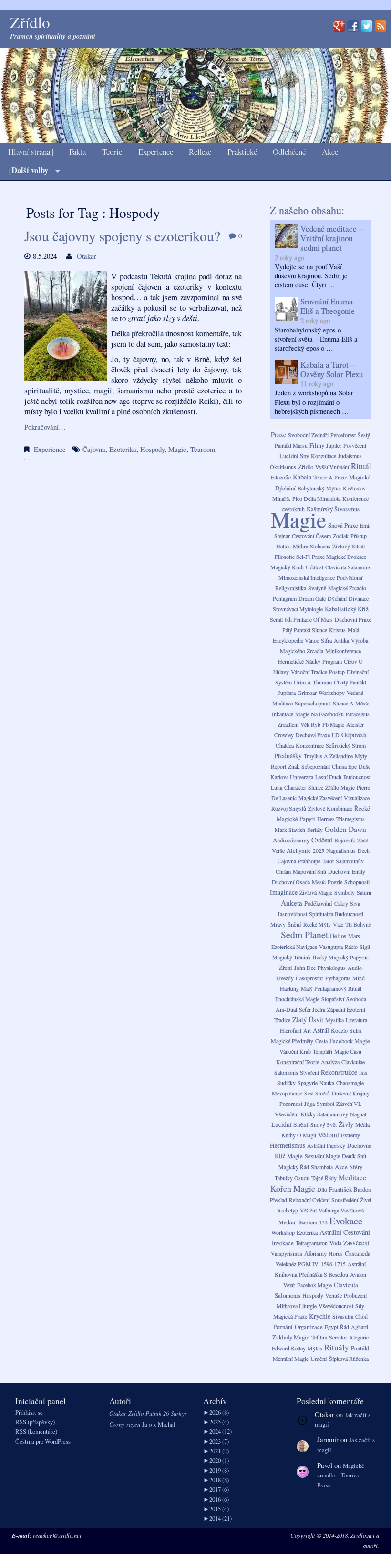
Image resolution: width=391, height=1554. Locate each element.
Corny (116, 1424)
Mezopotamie (287, 1093)
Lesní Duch (328, 777)
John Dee (305, 967)
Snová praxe (343, 525)
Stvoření (309, 1072)
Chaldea (285, 745)
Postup (337, 671)
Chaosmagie (350, 1082)
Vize (338, 924)
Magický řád (293, 1167)
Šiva (355, 903)
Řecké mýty (317, 924)
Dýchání (337, 598)
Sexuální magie (322, 1156)
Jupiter (333, 445)
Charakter (295, 787)
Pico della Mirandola (316, 498)
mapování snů (309, 871)
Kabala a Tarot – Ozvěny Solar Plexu (331, 369)
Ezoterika (122, 449)
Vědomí (328, 1135)
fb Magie (333, 724)
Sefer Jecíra (312, 1009)
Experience (155, 152)
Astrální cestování (344, 1232)
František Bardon (350, 1189)
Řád (344, 1326)
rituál (361, 465)
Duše (364, 766)
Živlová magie (315, 892)
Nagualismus (341, 850)
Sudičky (286, 1082)
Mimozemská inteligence (306, 577)
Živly (346, 1124)
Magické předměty (292, 1041)
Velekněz (286, 1264)
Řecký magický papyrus (341, 957)
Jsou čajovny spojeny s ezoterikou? (122, 235)
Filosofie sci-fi (292, 556)
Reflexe (200, 152)
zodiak (341, 535)
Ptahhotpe (309, 861)
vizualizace (357, 797)
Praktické (242, 152)
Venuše (333, 1295)
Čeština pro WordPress (43, 1441)
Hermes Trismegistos (341, 818)
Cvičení (321, 839)
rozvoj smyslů (288, 808)
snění (294, 924)
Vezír (289, 1285)
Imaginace (284, 892)
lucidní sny (294, 455)
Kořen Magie (292, 1188)
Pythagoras (337, 978)
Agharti (359, 1326)
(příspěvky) (35, 1421)
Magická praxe (290, 1316)
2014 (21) (217, 1518)
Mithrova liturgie (297, 1306)
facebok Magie (314, 1285)
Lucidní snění (290, 1124)
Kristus (337, 630)
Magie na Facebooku (319, 714)
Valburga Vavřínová (341, 1210)
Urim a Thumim (313, 682)
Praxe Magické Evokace (339, 556)
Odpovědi (354, 734)
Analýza (330, 1061)
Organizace (309, 1326)
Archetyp (287, 1210)
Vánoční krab (295, 1051)
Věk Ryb (310, 724)
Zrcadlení (288, 724)
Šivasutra (342, 1316)
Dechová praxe (313, 735)
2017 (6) (216, 1489)
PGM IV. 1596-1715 (322, 1264)
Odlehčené (289, 152)
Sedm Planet (304, 934)
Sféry (356, 1167)
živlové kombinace (330, 808)
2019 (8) (216, 1470)
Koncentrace (310, 745)
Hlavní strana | (30, 152)
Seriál (276, 619)
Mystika (334, 1020)
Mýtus (315, 1348)
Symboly (344, 892)
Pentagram (285, 598)
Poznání (283, 1326)
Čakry (341, 903)
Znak (293, 766)
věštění (308, 1210)
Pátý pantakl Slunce (304, 630)
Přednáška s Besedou (323, 1274)
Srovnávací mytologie (298, 609)
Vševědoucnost (336, 1306)
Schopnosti (357, 882)
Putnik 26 (157, 1413)
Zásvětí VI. (348, 1103)
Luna (276, 787)
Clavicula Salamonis (348, 567)
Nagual (358, 1114)
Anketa (291, 903)
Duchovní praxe (353, 619)
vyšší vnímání (332, 466)
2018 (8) (216, 1480)
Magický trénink (291, 957)
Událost (314, 567)
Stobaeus (320, 546)
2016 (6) (216, 1499)
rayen (133, 1424)
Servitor (338, 1337)
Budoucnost (356, 777)
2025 (318, 850)
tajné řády (324, 1178)
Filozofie (281, 477)
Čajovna (93, 449)
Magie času (347, 1051)
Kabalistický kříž (347, 609)
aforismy (315, 1253)
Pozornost (290, 1103)
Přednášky (288, 756)
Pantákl (360, 1348)
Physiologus (332, 967)
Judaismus (350, 455)
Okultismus (283, 466)
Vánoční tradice (309, 671)
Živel (365, 1199)
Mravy (278, 924)
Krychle (319, 1316)
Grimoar (307, 692)
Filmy (316, 445)
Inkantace (282, 714)
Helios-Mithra (292, 546)
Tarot (328, 861)
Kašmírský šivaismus (333, 509)
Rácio (351, 946)
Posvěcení (354, 445)
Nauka (326, 1082)
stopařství (332, 999)
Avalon (358, 1274)
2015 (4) (216, 1509)
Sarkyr (179, 1413)
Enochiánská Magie (297, 999)
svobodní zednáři (308, 435)
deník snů (354, 1156)
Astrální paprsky (326, 1145)
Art (307, 1030)
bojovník (344, 840)
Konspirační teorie (297, 1061)
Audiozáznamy (291, 840)
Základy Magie (290, 1337)
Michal (166, 1424)
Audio (355, 967)
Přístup (358, 535)
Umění (318, 1358)
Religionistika (290, 588)
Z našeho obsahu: (307, 210)
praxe (278, 434)
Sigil (365, 946)
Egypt (331, 1326)
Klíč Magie (289, 1156)
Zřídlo (305, 466)
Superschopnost (313, 703)
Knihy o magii (298, 1135)
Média (362, 1124)
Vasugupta (331, 946)
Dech (364, 850)
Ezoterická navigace (294, 946)
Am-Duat (286, 1009)
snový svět (323, 1124)
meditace (352, 1177)
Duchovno (359, 1145)
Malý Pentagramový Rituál (331, 988)
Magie (177, 449)
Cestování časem (311, 535)
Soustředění (344, 1199)
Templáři (322, 1051)
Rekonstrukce (339, 1072)
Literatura (356, 1020)
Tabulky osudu (292, 1178)
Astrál (321, 1030)
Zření (285, 967)
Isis (363, 1072)
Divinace (359, 598)
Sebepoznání (315, 766)
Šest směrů (317, 1093)
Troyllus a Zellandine (328, 756)
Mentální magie (291, 1358)
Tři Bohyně (358, 924)
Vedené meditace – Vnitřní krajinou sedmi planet (331, 238)
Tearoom (202, 449)
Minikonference (343, 651)
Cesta (321, 1041)
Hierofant (290, 1030)
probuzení (355, 1295)
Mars (354, 935)
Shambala (322, 1167)
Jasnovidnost (292, 914)
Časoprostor (309, 978)
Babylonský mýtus (319, 488)
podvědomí (349, 577)
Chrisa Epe (344, 766)
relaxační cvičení (309, 1199)
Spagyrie (308, 1082)
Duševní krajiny (351, 1093)
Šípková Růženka (349, 1358)
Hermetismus (287, 1145)
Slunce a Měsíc (351, 703)
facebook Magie (349, 1040)
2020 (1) (216, 1460)
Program (332, 661)
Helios (338, 935)
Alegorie (359, 1337)
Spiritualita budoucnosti (336, 914)
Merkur (287, 1222)
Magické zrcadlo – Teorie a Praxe (340, 1475)
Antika (341, 640)
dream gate (312, 598)
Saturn (364, 892)
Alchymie (299, 850)
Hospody (152, 449)
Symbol (325, 1103)
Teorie (112, 152)
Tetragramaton (312, 1243)
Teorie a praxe (330, 477)
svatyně (317, 588)
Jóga (309, 1103)
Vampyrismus (286, 1253)
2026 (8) (216, 1412)
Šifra (326, 640)
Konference (355, 498)
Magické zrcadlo (347, 588)
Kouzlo (339, 1030)
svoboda (356, 999)
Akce (330, 152)
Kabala (302, 476)
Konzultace (323, 455)
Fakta (77, 152)
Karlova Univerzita (291, 777)
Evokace (345, 1220)
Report (278, 766)
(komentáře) (36, 1431)
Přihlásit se (29, 1412)
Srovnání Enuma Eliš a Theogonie (327, 306)
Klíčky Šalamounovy (324, 1114)
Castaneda (357, 1253)
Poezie (335, 882)
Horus (336, 1253)
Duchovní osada (291, 882)
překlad (278, 1199)
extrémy (350, 1135)
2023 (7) (216, 1441)
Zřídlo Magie (340, 787)
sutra (355, 1030)
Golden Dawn (345, 829)
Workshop (283, 1232)
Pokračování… (45, 426)
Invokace (283, 1243)
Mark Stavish (290, 829)
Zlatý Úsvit (307, 1019)
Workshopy (332, 692)
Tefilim (319, 1337)
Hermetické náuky (299, 661)
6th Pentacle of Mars (309, 619)
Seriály (315, 829)
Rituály (336, 1347)
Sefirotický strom (346, 745)
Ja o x (149, 1424)
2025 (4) (216, 1421)
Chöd (361, 1316)
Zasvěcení (356, 1243)
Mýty (361, 756)
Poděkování (318, 903)
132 (323, 1222)
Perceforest (343, 435)
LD (336, 735)
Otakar (86, 256)
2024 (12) (217, 1431)
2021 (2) (216, 1450)
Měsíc (319, 882)
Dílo (322, 1189)
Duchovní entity (346, 871)
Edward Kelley (289, 1348)
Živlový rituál (348, 546)
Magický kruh (287, 567)
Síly (359, 1306)
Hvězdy (285, 978)
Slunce (315, 787)
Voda (335, 1243)
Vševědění (286, 1114)
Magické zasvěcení (320, 797)
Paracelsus (358, 714)
